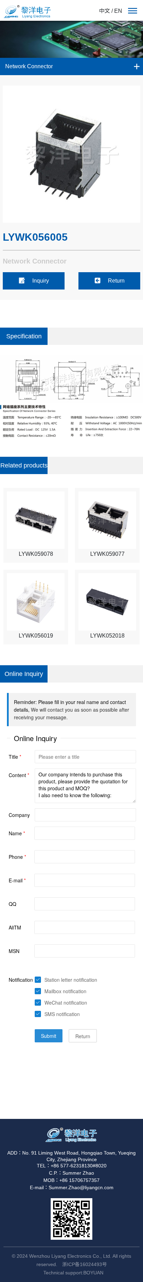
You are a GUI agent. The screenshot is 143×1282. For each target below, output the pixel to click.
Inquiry (40, 281)
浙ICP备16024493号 (84, 1264)
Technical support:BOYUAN (73, 1272)
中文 (104, 11)
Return (116, 281)
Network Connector (29, 66)
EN (118, 11)
